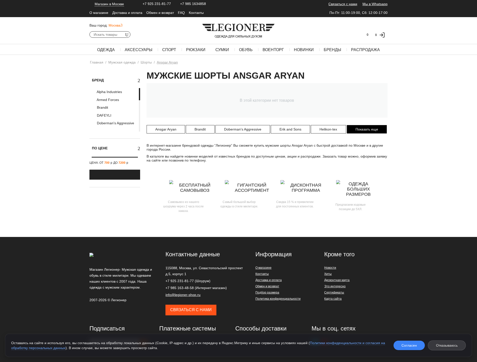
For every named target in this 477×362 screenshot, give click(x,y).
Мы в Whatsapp (375, 4)
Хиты (328, 274)
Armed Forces (107, 100)
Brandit (102, 107)
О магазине (98, 13)
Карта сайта (333, 298)
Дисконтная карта (337, 280)
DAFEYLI (103, 115)
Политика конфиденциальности (278, 298)
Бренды (332, 50)
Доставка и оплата (127, 13)
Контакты (196, 13)
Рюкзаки (195, 50)
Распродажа (365, 50)
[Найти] (126, 34)
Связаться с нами (342, 4)
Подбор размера (267, 292)
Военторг (273, 50)
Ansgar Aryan (165, 129)
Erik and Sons (290, 129)
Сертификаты (334, 292)
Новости (330, 267)
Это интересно (335, 286)
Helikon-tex (328, 129)
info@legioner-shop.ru (182, 295)
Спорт (169, 50)
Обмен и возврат (160, 13)
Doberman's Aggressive (115, 123)
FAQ (181, 13)
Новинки (304, 50)
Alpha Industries (109, 92)
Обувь (246, 50)
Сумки (222, 50)
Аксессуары (138, 50)
